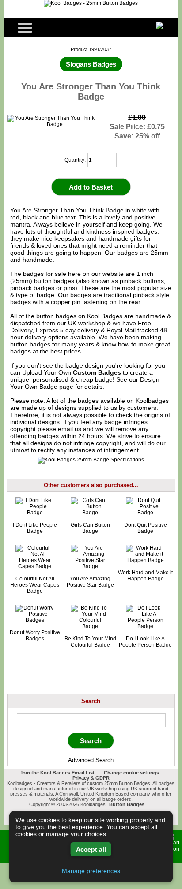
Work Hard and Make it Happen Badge (145, 575)
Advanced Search (91, 760)
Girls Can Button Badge (90, 528)
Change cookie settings (131, 772)
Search (90, 701)
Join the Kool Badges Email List (57, 772)
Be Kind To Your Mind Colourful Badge (90, 642)
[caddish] (150, 804)
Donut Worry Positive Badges (35, 635)
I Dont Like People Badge (35, 528)
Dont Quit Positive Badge (145, 528)
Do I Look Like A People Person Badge (145, 642)
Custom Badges (97, 372)
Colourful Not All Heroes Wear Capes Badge (34, 585)
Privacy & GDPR (91, 778)
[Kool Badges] (91, 3)
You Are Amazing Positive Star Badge (90, 582)
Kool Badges (104, 316)
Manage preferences (91, 870)
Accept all (91, 849)
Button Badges (126, 804)
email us (69, 428)
